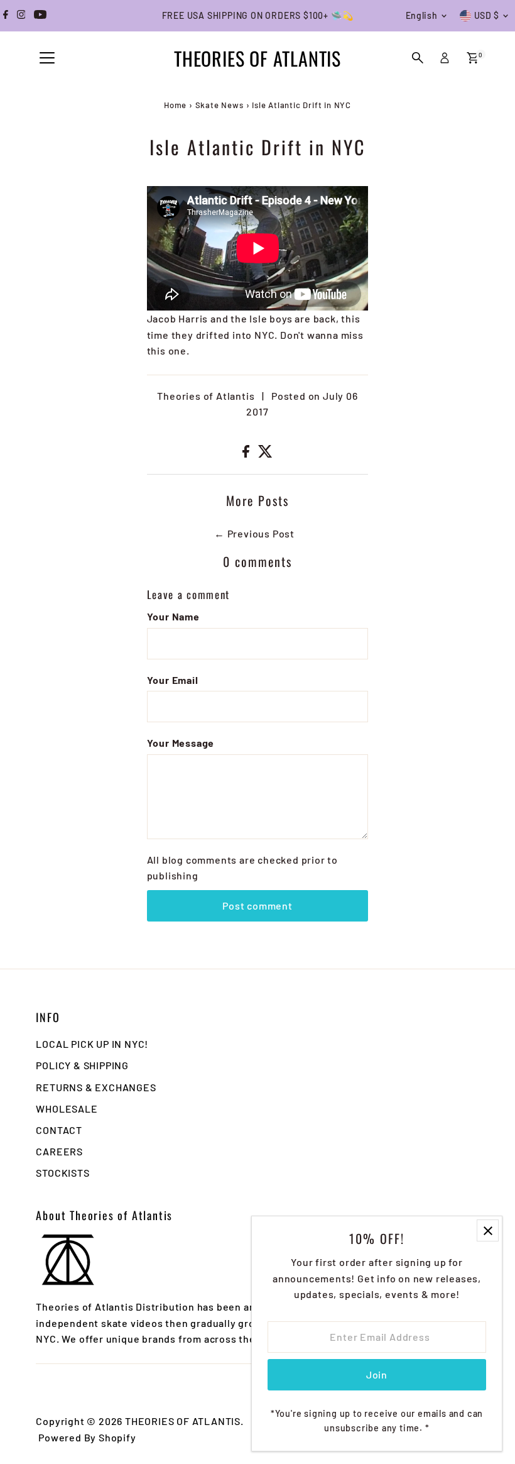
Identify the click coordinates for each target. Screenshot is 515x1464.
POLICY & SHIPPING (82, 1065)
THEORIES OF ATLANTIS (257, 58)
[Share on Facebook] (247, 454)
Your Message (181, 743)
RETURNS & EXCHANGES (96, 1087)
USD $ (487, 15)
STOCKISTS (62, 1173)
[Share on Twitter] (265, 454)
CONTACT (59, 1130)
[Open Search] (417, 57)
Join (377, 1374)
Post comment (257, 905)
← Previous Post (254, 533)
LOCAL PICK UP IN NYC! (92, 1044)
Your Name (173, 616)
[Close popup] (488, 1230)
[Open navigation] (47, 58)
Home (175, 105)
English (422, 15)
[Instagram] (21, 16)
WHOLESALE (66, 1109)
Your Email (172, 680)
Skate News (219, 105)
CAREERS (59, 1151)
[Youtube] (40, 16)
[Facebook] (5, 16)
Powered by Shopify (87, 1437)
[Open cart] (472, 57)
